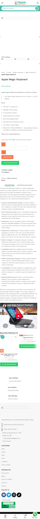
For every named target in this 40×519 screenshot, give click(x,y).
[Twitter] (9, 495)
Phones (9, 72)
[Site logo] (20, 3)
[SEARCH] (36, 8)
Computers (4, 461)
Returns (3, 476)
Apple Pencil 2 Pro (28, 337)
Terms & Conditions (6, 479)
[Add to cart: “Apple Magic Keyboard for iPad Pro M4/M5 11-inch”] (2, 351)
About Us (3, 486)
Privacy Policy (5, 473)
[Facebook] (3, 495)
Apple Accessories (30, 72)
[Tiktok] (19, 495)
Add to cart (7, 157)
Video (3, 458)
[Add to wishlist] (15, 337)
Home (3, 72)
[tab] (9, 185)
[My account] (38, 3)
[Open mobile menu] (2, 3)
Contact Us (4, 483)
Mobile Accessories (18, 72)
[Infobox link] (20, 380)
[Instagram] (14, 495)
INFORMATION (6, 470)
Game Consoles (5, 465)
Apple (2, 449)
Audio (3, 455)
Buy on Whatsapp (11, 163)
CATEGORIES (5, 446)
